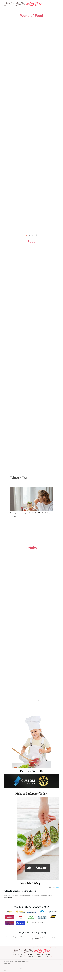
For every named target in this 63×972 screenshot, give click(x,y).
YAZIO (57, 887)
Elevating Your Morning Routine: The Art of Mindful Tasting (29, 513)
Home (14, 954)
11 (34, 471)
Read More (14, 516)
